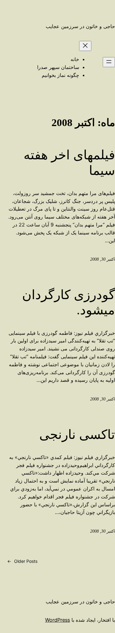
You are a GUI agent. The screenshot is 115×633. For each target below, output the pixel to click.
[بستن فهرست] (85, 46)
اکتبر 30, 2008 (102, 259)
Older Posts (22, 561)
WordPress (57, 620)
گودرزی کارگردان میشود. (68, 302)
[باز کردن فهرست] (109, 62)
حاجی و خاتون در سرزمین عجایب (80, 26)
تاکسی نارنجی (77, 435)
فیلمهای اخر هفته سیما (69, 162)
